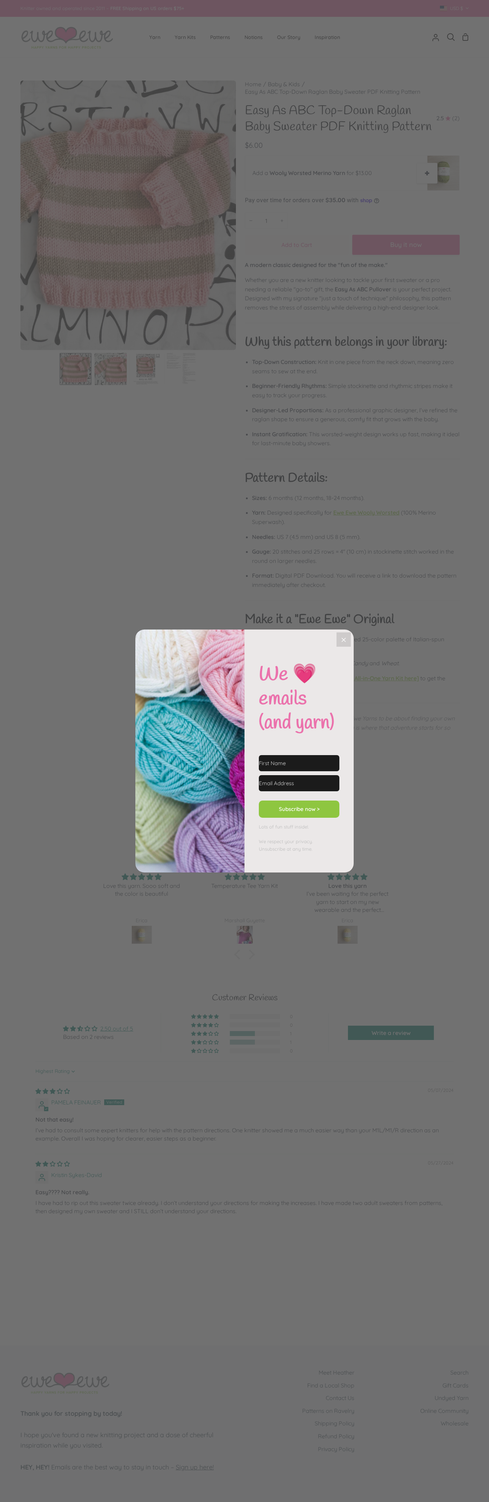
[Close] (344, 639)
